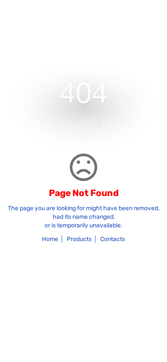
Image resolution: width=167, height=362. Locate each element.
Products (79, 239)
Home (50, 239)
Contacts (112, 239)
